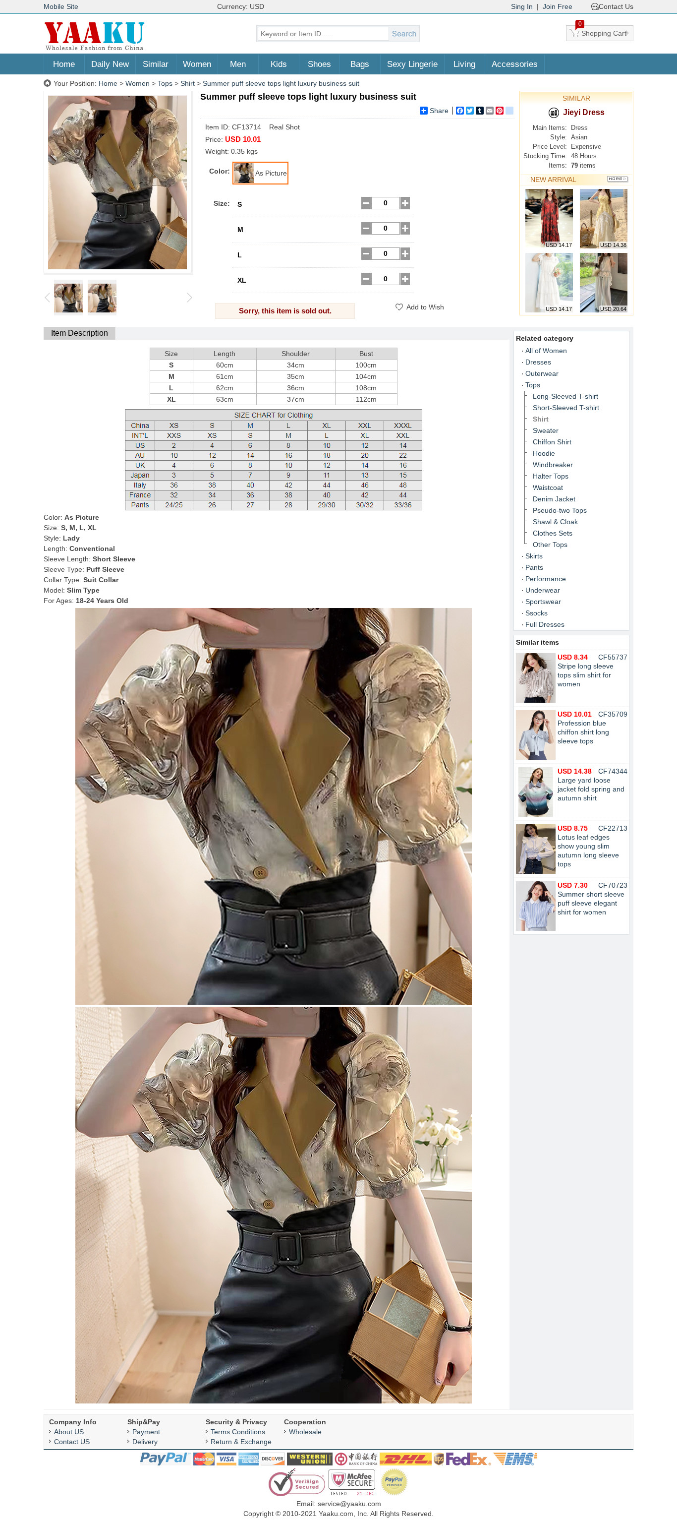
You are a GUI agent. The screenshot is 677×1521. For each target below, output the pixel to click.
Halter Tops (550, 476)
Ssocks (536, 613)
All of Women (546, 351)
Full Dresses (544, 624)
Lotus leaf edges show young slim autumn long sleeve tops (588, 846)
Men (238, 64)
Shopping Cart (602, 31)
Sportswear (543, 602)
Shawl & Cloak (555, 522)
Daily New (110, 64)
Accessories (515, 64)
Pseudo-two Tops (560, 510)
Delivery (145, 1442)
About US (69, 1432)
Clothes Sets (552, 533)
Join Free (557, 6)
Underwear (542, 590)
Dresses (538, 362)
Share (439, 111)
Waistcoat (548, 487)
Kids (279, 64)
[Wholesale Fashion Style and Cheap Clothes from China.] (95, 50)
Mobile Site (61, 6)
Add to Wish (425, 307)
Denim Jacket (554, 499)
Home (64, 64)
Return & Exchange (241, 1442)
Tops (165, 83)
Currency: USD (240, 6)
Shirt (187, 83)
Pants (534, 567)
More (617, 179)
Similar (156, 64)
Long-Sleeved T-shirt (565, 396)
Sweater (546, 430)
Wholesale (305, 1432)
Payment (146, 1432)
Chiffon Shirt (552, 442)
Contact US (72, 1442)
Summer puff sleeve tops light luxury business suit (281, 83)
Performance (545, 579)
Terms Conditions (238, 1432)
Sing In (522, 6)
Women (197, 64)
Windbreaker (553, 465)
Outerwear (542, 373)
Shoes (319, 64)
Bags (359, 64)
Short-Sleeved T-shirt (566, 408)
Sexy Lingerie (412, 64)
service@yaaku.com (349, 1504)
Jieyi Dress (584, 112)
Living (464, 64)
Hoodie (544, 453)
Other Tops (550, 544)
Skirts (534, 556)
